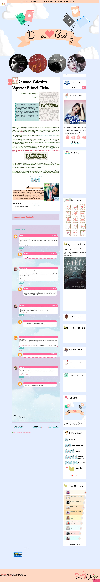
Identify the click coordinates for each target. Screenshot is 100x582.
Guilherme (21, 367)
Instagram (29, 280)
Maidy (10, 575)
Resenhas (36, 1)
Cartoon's (71, 491)
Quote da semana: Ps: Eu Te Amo (75, 511)
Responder (21, 247)
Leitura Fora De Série (23, 374)
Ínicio (23, 1)
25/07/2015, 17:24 (53, 253)
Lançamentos (44, 1)
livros (23, 206)
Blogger (78, 544)
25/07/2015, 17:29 (53, 353)
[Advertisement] (75, 300)
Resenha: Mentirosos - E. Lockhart (76, 496)
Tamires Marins (23, 268)
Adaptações (58, 1)
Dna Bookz (3, 574)
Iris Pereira (22, 305)
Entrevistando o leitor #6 (74, 506)
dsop (21, 206)
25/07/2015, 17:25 (53, 288)
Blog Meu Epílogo (23, 280)
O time (66, 1)
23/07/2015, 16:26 (55, 235)
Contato (71, 1)
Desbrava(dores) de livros (24, 345)
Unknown (21, 235)
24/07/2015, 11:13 (55, 305)
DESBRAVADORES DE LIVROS (27, 337)
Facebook (34, 280)
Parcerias (29, 1)
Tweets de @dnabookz (70, 367)
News (52, 1)
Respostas (20, 250)
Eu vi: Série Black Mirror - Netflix (76, 501)
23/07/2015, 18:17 (55, 268)
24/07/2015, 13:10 (55, 367)
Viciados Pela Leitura (23, 312)
